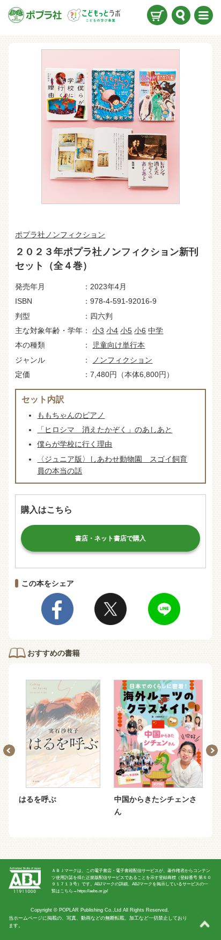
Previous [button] (9, 750)
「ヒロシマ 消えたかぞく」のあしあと (104, 429)
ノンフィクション (122, 360)
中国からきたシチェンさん (155, 805)
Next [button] (212, 750)
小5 (126, 330)
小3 (98, 330)
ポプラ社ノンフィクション (60, 234)
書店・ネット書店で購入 (110, 538)
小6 (140, 330)
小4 (112, 330)
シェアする (57, 609)
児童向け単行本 (118, 345)
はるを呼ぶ (37, 799)
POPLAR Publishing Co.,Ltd (90, 910)
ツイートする (110, 609)
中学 (155, 330)
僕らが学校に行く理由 (74, 444)
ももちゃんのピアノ (71, 415)
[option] (62, 742)
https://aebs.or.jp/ (92, 891)
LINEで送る (164, 609)
